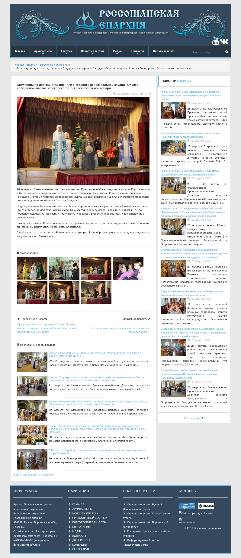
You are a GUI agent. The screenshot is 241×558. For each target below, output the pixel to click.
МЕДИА (76, 531)
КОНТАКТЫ (79, 544)
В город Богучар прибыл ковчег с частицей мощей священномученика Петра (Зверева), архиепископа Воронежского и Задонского (96, 378)
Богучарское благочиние (55, 64)
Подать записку (163, 51)
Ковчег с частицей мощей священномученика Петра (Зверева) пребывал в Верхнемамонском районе (95, 354)
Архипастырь (43, 52)
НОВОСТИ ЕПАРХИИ (84, 513)
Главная (20, 51)
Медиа (117, 52)
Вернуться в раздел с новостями (34, 474)
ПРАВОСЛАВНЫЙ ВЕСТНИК (89, 517)
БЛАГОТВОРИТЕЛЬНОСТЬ (88, 522)
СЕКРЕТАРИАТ (81, 549)
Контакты (137, 52)
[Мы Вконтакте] (224, 43)
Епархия (66, 52)
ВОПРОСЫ (78, 536)
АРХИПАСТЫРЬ (81, 509)
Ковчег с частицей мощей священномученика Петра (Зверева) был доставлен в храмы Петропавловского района (191, 95)
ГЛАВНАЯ (77, 504)
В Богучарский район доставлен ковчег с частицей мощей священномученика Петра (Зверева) (97, 451)
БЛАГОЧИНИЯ (80, 527)
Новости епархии (92, 52)
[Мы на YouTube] (215, 43)
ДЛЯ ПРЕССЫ (80, 540)
